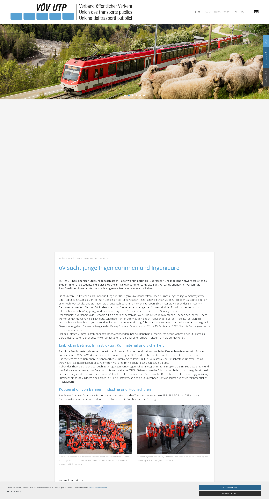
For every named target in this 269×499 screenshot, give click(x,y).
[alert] (134, 490)
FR (247, 12)
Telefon (217, 12)
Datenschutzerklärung (98, 488)
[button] (57, 491)
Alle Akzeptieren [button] (230, 487)
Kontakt (227, 12)
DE (242, 12)
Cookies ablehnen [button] (230, 494)
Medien (208, 12)
